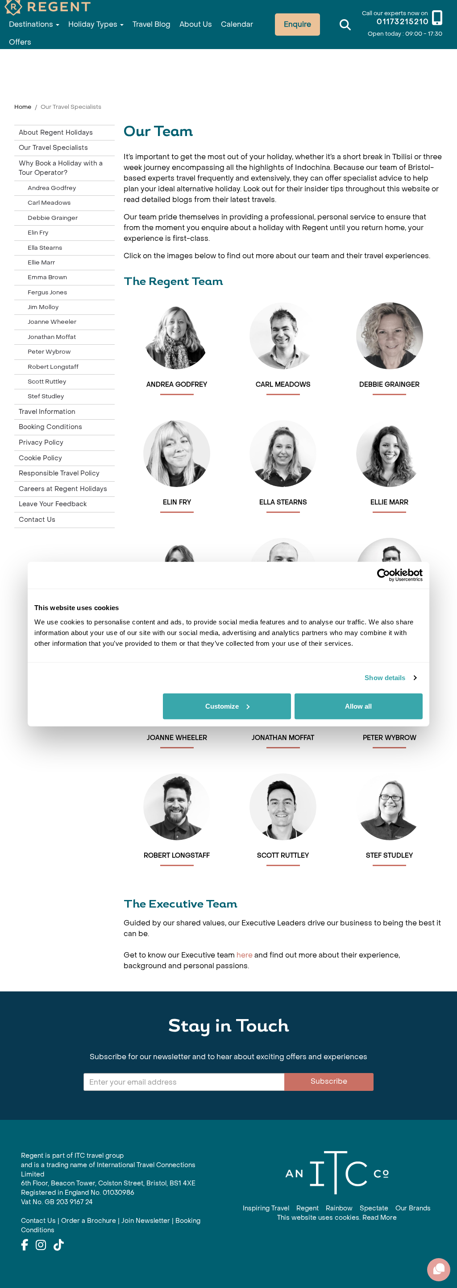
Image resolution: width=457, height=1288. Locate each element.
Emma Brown (47, 277)
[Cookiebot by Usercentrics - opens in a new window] (384, 575)
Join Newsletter (145, 1221)
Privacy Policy (41, 442)
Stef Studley (46, 396)
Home (22, 107)
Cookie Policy (40, 458)
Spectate (374, 1208)
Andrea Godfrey (52, 188)
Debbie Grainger (53, 218)
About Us (195, 24)
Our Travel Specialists (53, 148)
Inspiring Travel (266, 1208)
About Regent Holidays (56, 132)
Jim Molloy (43, 307)
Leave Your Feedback (53, 504)
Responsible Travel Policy (59, 473)
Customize (222, 706)
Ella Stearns (45, 248)
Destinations (32, 24)
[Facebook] (24, 1245)
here (245, 955)
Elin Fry (38, 232)
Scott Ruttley (47, 381)
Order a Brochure (88, 1221)
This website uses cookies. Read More (337, 1218)
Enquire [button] (297, 24)
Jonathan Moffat (52, 337)
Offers (20, 42)
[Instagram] (41, 1245)
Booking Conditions (50, 427)
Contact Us (37, 520)
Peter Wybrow (49, 351)
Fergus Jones (47, 292)
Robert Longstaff (53, 367)
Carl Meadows (49, 202)
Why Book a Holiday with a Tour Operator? (61, 168)
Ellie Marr (41, 262)
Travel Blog (151, 24)
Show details (385, 677)
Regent (307, 1208)
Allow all (358, 706)
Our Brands (413, 1208)
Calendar (237, 24)
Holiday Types (93, 24)
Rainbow (339, 1208)
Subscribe (329, 1081)
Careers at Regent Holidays (63, 489)
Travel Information (47, 412)
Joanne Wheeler (52, 322)
